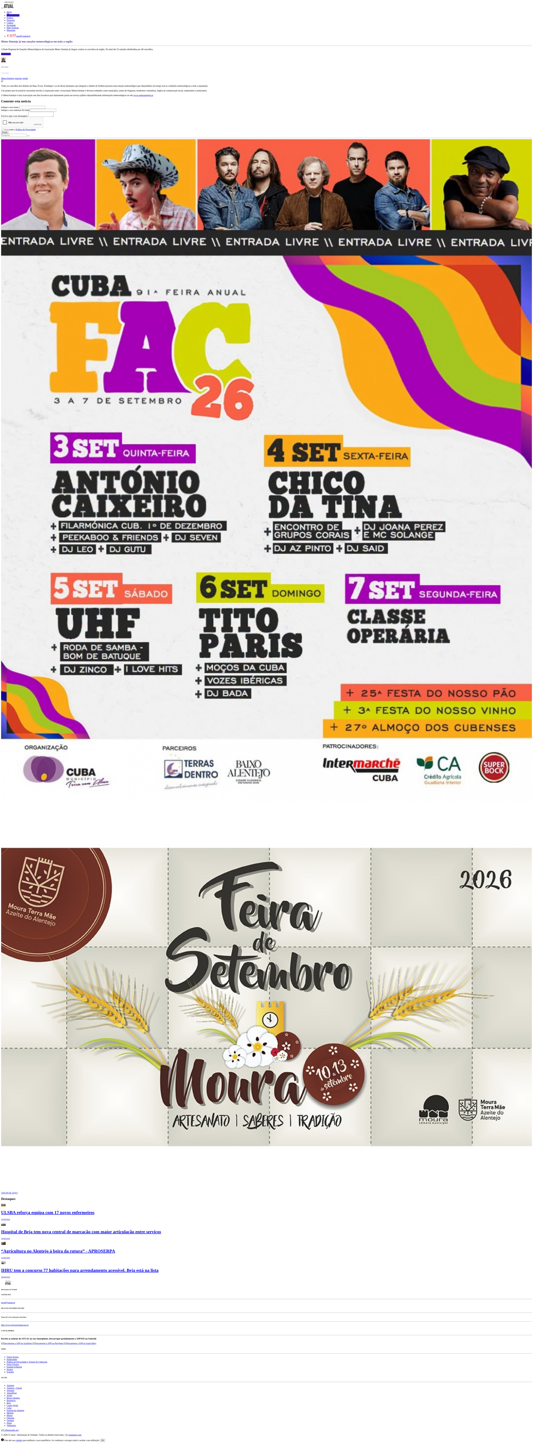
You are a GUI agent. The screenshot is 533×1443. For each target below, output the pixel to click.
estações (18, 78)
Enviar (4, 132)
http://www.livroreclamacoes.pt (14, 1325)
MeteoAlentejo (7, 78)
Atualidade (6, 54)
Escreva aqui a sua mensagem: (14, 116)
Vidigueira (11, 1425)
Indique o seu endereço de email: (15, 110)
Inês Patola (4, 67)
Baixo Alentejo (13, 1398)
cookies (19, 1440)
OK (102, 1440)
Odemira (10, 1418)
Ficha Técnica (13, 1364)
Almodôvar (12, 1393)
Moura (9, 1415)
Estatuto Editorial (14, 1367)
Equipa (10, 1369)
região (25, 78)
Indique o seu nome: (10, 107)
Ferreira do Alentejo (15, 1410)
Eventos (10, 1372)
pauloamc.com (75, 1435)
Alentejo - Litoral (14, 1388)
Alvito (9, 1395)
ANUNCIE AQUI (9, 1193)
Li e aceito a (20, 129)
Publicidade (12, 1359)
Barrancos (11, 1400)
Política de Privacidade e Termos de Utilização (27, 1362)
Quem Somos (13, 1357)
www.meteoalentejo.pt (143, 95)
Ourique (10, 1420)
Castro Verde (12, 1405)
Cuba (9, 1408)
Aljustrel (10, 1390)
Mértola (10, 1413)
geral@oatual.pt (23, 36)
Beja (9, 1403)
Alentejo (10, 1385)
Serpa (9, 1423)
